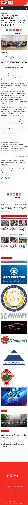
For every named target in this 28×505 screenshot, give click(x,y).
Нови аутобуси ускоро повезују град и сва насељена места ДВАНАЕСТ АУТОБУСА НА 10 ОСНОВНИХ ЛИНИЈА (13, 422)
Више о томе (13, 456)
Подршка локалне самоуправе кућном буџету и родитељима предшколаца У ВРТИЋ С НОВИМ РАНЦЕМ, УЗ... (13, 435)
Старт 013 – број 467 (6, 452)
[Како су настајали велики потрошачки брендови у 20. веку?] (5, 223)
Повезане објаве (5, 215)
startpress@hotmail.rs (18, 489)
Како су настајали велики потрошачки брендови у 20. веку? (4, 228)
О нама (9, 501)
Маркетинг (14, 501)
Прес (5, 13)
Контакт (18, 501)
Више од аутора (5, 217)
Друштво (2, 13)
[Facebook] (14, 492)
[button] (26, 8)
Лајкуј (25, 261)
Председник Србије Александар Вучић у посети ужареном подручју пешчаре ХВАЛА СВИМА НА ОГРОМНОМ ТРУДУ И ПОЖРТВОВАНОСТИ (13, 231)
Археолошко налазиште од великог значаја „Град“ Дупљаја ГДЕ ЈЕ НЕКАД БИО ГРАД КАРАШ (20, 206)
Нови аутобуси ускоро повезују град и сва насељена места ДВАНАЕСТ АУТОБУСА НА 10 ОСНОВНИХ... (13, 444)
